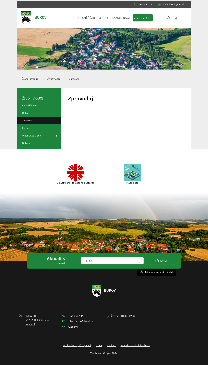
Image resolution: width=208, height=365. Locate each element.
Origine (107, 353)
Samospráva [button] (121, 18)
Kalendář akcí (29, 105)
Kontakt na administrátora (135, 345)
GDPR (99, 345)
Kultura (26, 127)
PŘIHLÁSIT (161, 260)
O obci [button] (103, 18)
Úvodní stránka (29, 78)
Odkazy (26, 143)
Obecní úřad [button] (86, 18)
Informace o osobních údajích (159, 272)
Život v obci (53, 78)
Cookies (111, 345)
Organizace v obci (31, 135)
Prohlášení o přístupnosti (77, 345)
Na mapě (30, 324)
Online (25, 112)
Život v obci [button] (142, 18)
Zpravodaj (27, 120)
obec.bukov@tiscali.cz (81, 321)
